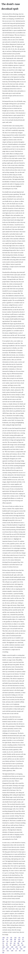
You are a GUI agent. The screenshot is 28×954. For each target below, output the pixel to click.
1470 (8, 946)
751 (3, 943)
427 (23, 937)
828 (15, 941)
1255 (16, 946)
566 (3, 952)
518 (14, 943)
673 (7, 937)
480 (15, 939)
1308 (12, 946)
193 (6, 948)
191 (16, 950)
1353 (3, 950)
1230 (24, 946)
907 (11, 937)
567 (3, 939)
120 (7, 939)
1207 (23, 941)
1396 (11, 939)
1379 (21, 948)
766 (3, 945)
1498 (19, 941)
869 (22, 945)
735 (17, 948)
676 (19, 937)
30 (2, 948)
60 (10, 945)
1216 (15, 937)
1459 (3, 937)
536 (11, 943)
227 (7, 943)
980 (18, 943)
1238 (14, 945)
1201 (3, 941)
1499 (3, 946)
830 (7, 945)
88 (21, 943)
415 (7, 941)
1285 (19, 945)
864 (20, 950)
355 (20, 946)
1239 (24, 950)
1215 (19, 939)
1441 (8, 950)
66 (13, 948)
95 (22, 939)
